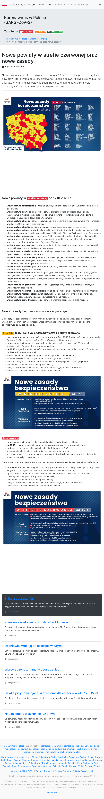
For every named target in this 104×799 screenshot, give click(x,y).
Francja (34, 760)
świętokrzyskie (91, 749)
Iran (77, 760)
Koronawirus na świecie (12, 757)
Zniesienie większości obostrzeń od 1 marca (36, 622)
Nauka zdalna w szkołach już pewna (30, 714)
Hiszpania (44, 760)
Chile (3, 760)
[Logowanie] (100, 4)
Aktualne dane (44, 4)
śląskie (80, 749)
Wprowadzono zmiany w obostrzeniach (33, 669)
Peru (79, 763)
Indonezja (70, 760)
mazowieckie (24, 749)
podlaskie (59, 749)
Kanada (8, 763)
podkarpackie (47, 749)
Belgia (90, 757)
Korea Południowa (31, 763)
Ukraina (72, 766)
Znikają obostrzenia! (19, 598)
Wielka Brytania (85, 766)
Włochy (97, 766)
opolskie (35, 749)
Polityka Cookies (63, 771)
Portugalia (88, 763)
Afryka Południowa (41, 757)
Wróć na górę (52, 793)
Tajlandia (57, 766)
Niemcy (53, 763)
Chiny (9, 760)
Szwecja (47, 766)
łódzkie (96, 746)
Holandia (54, 760)
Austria (83, 757)
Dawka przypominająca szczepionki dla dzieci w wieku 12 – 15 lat (51, 693)
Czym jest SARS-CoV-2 (22, 771)
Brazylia (98, 757)
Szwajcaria (37, 766)
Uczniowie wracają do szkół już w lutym (33, 646)
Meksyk (44, 763)
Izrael (91, 760)
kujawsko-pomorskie (64, 746)
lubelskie (79, 746)
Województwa (60, 4)
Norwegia (62, 763)
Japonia (98, 760)
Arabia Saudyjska (59, 757)
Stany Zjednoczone (21, 766)
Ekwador (26, 760)
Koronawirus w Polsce (21, 4)
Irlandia (83, 760)
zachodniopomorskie (70, 752)
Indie (62, 760)
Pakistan (72, 763)
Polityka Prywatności (83, 771)
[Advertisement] (52, 172)
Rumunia (7, 766)
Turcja (65, 766)
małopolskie (10, 749)
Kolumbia (17, 763)
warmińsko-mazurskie (34, 752)
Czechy (17, 760)
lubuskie (88, 746)
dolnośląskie (47, 746)
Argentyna (74, 757)
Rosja (96, 763)
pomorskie (70, 749)
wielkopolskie (52, 752)
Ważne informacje (79, 4)
